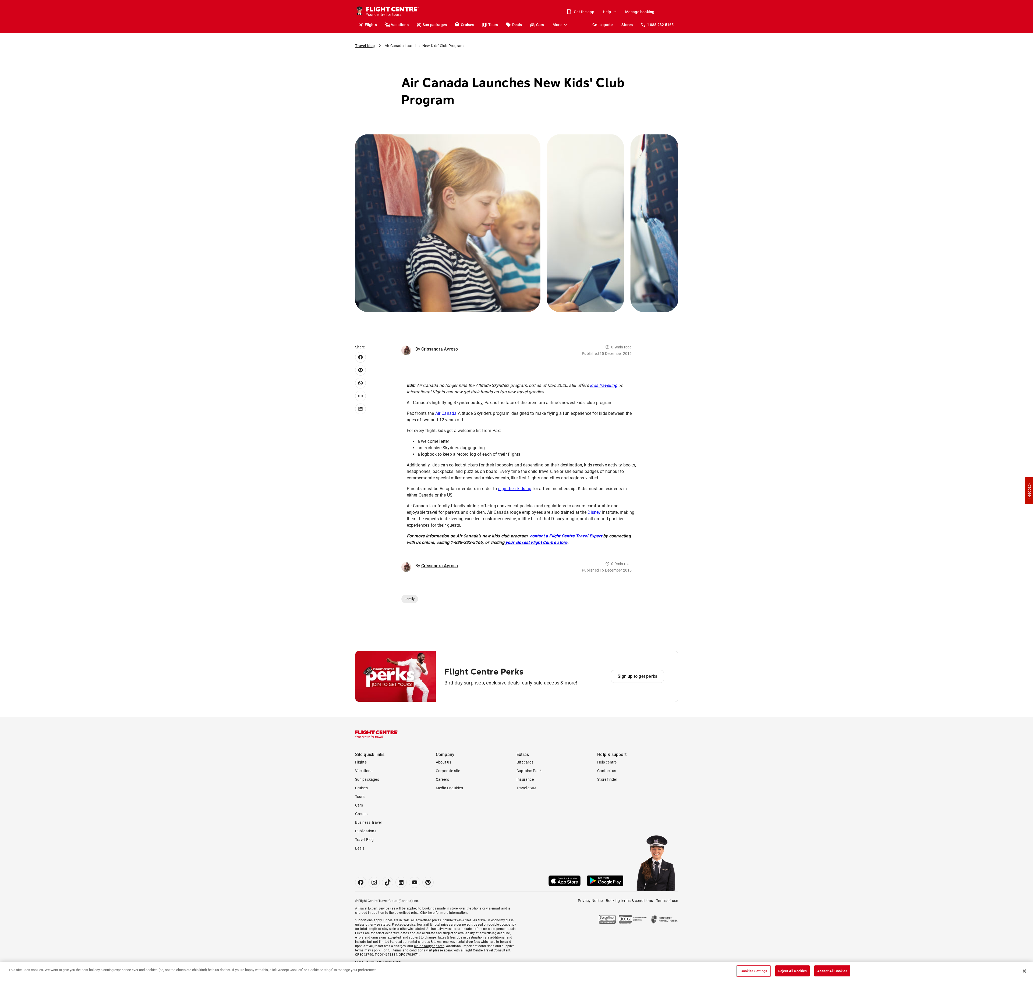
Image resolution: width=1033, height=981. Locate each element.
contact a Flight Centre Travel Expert (566, 535)
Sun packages (435, 25)
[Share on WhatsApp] (360, 383)
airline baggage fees (429, 946)
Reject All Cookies (792, 971)
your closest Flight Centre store (536, 542)
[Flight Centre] (376, 734)
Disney (594, 512)
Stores (627, 25)
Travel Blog (364, 839)
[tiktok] (387, 882)
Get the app (584, 12)
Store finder (607, 779)
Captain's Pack (529, 771)
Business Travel (368, 822)
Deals (517, 25)
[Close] (1024, 971)
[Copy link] (360, 396)
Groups (361, 814)
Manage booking (640, 12)
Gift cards (524, 762)
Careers (442, 779)
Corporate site (448, 771)
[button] (1029, 490)
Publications (365, 831)
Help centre (607, 762)
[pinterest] (428, 882)
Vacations (400, 25)
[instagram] (374, 882)
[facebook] (360, 882)
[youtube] (414, 882)
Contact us (606, 771)
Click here (427, 913)
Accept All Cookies (832, 971)
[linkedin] (401, 882)
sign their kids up (515, 488)
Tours (493, 25)
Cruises (467, 25)
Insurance (525, 779)
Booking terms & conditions (629, 900)
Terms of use (667, 900)
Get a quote (602, 25)
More (557, 25)
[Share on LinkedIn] (360, 409)
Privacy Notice (590, 900)
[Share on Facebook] (360, 357)
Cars (540, 25)
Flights (371, 25)
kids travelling (603, 385)
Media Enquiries (449, 788)
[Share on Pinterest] (360, 370)
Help (607, 12)
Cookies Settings (754, 971)
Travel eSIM (526, 788)
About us (443, 762)
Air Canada (446, 413)
